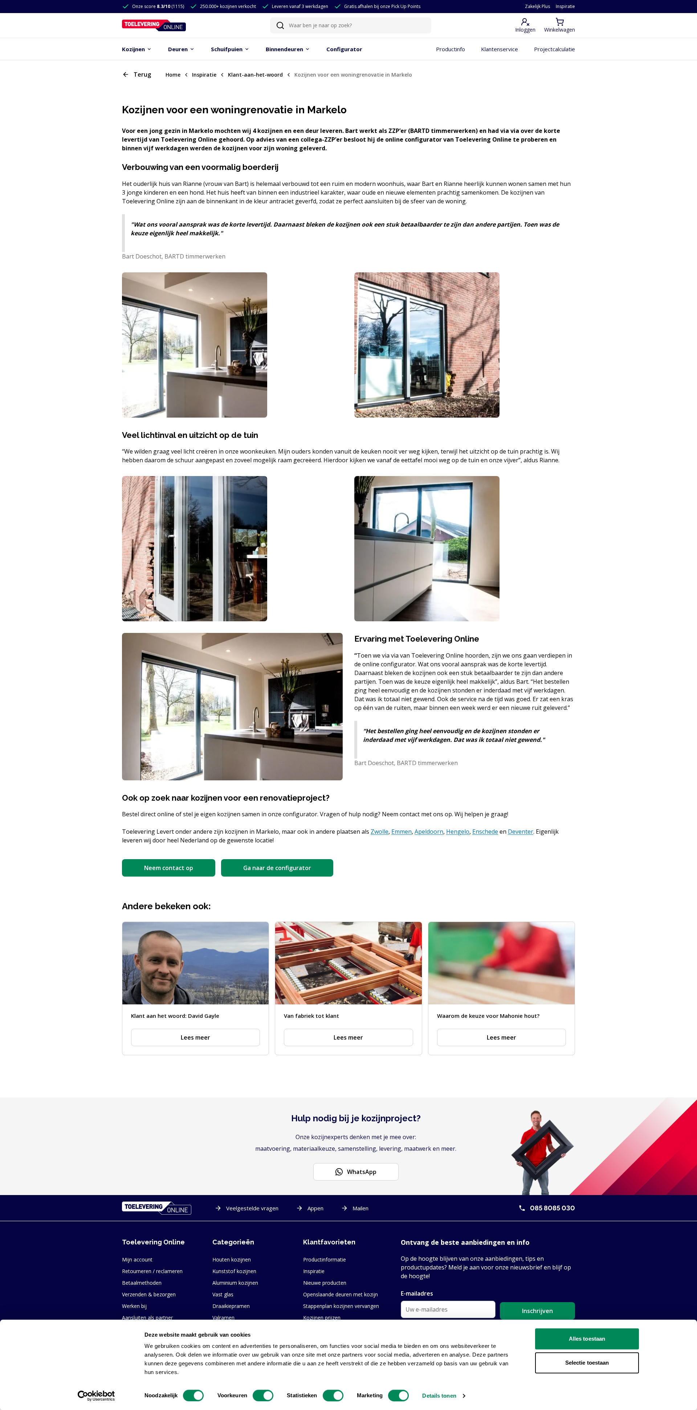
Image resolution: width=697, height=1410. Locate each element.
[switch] (263, 1395)
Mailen (360, 1208)
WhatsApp (361, 1172)
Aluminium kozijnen (235, 1282)
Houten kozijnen (231, 1259)
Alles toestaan (587, 1339)
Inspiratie (565, 6)
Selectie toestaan (587, 1363)
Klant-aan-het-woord (255, 74)
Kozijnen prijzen (322, 1317)
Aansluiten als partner (147, 1317)
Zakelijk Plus (537, 6)
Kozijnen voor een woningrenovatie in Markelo (353, 74)
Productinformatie (324, 1259)
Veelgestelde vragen (252, 1208)
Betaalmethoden (142, 1282)
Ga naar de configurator (277, 868)
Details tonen (439, 1396)
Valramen (223, 1317)
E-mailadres (417, 1293)
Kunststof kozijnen (234, 1271)
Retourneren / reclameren (152, 1271)
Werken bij (134, 1306)
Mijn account (137, 1259)
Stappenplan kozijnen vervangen (341, 1306)
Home (173, 74)
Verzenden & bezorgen (149, 1294)
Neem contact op (168, 868)
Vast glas (222, 1294)
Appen (315, 1208)
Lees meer (195, 1037)
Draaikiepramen (231, 1306)
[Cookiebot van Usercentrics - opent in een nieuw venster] (96, 1395)
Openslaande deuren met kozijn (340, 1294)
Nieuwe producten (324, 1282)
